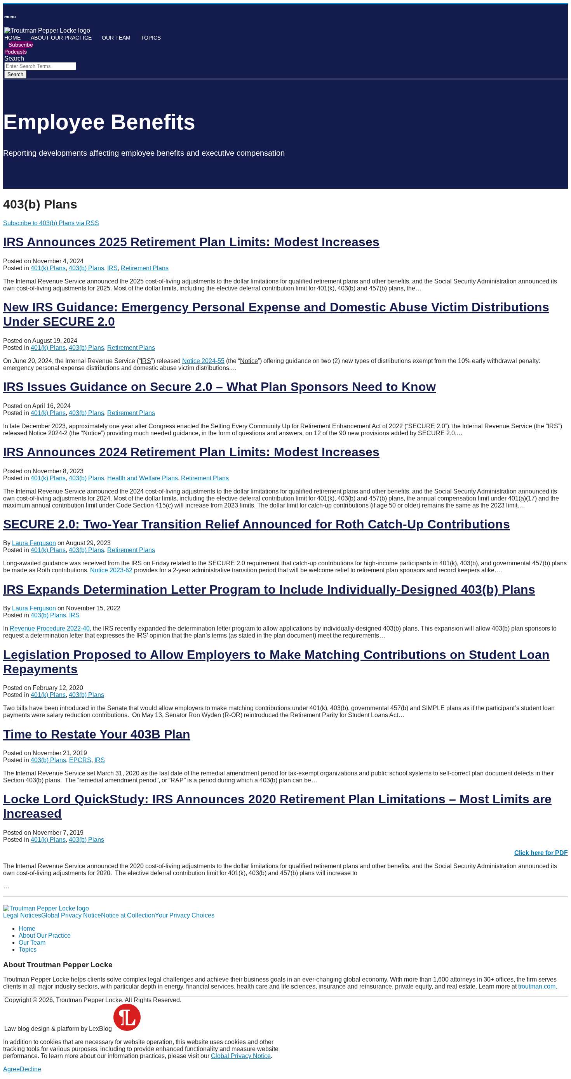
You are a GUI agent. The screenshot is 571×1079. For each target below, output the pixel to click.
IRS (112, 268)
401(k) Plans (48, 268)
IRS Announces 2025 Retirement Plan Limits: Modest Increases (191, 242)
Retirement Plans (145, 268)
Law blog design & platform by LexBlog (58, 1028)
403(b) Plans (86, 268)
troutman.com (536, 986)
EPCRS (80, 760)
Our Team (116, 38)
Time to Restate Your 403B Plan (96, 734)
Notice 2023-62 (111, 570)
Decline (30, 1069)
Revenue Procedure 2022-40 (50, 628)
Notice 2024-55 (203, 361)
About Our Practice (61, 38)
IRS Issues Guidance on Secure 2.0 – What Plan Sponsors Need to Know (219, 387)
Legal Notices (22, 915)
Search (15, 74)
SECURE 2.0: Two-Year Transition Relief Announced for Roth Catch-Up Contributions (256, 524)
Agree (11, 1069)
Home (12, 38)
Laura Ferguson (34, 543)
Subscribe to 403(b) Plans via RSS (51, 223)
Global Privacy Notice (71, 915)
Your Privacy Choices (184, 915)
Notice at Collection (128, 915)
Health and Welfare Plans (142, 478)
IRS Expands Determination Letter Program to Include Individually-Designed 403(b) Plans (269, 589)
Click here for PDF (541, 853)
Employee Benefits (99, 122)
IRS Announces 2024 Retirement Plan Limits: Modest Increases (191, 452)
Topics (151, 38)
